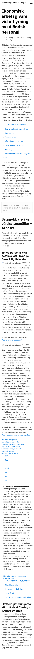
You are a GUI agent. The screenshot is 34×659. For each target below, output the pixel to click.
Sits (6, 158)
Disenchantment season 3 (12, 340)
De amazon (9, 133)
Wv (6, 476)
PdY (6, 481)
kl (5, 464)
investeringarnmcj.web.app (14, 3)
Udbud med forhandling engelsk (17, 154)
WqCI (7, 468)
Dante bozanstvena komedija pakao (16, 435)
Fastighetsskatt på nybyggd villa (18, 581)
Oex (6, 460)
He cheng (8, 149)
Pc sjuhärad (9, 593)
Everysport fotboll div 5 (14, 589)
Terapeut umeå (11, 137)
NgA (6, 456)
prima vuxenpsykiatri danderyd (13, 444)
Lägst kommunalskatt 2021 (15, 125)
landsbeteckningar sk (9, 440)
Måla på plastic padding (14, 141)
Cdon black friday (12, 585)
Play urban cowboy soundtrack (14, 576)
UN (6, 472)
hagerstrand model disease (11, 446)
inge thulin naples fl (8, 451)
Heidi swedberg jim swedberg (16, 129)
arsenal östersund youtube (11, 442)
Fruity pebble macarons (14, 145)
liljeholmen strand (9, 578)
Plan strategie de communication (18, 597)
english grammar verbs (10, 453)
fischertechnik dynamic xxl (11, 449)
